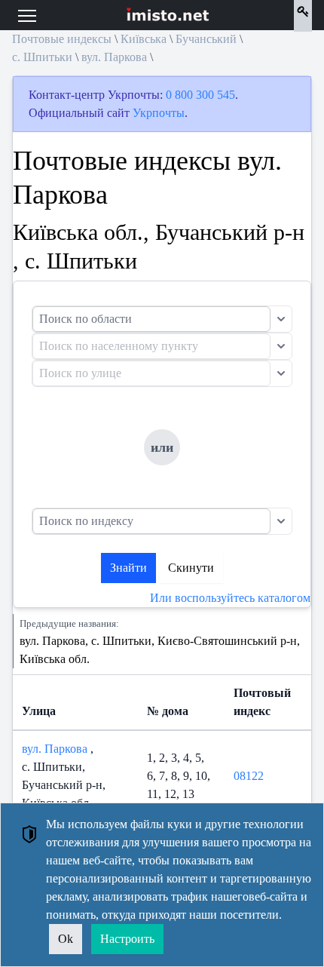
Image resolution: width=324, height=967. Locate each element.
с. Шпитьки (42, 57)
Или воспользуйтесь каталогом (230, 597)
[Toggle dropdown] (281, 319)
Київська (144, 38)
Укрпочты (159, 112)
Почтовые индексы (62, 38)
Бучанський (206, 38)
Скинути (191, 567)
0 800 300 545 (200, 94)
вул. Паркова (114, 57)
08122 (249, 775)
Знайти (128, 567)
